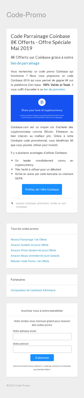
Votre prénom (21, 343)
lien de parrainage (25, 63)
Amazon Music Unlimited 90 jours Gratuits (35, 255)
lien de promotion (54, 89)
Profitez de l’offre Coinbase (42, 189)
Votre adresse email (24, 331)
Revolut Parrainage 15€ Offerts (29, 239)
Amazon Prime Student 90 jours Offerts (33, 250)
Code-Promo (26, 14)
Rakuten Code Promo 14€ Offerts (30, 261)
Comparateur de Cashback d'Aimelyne (33, 290)
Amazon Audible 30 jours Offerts (29, 245)
